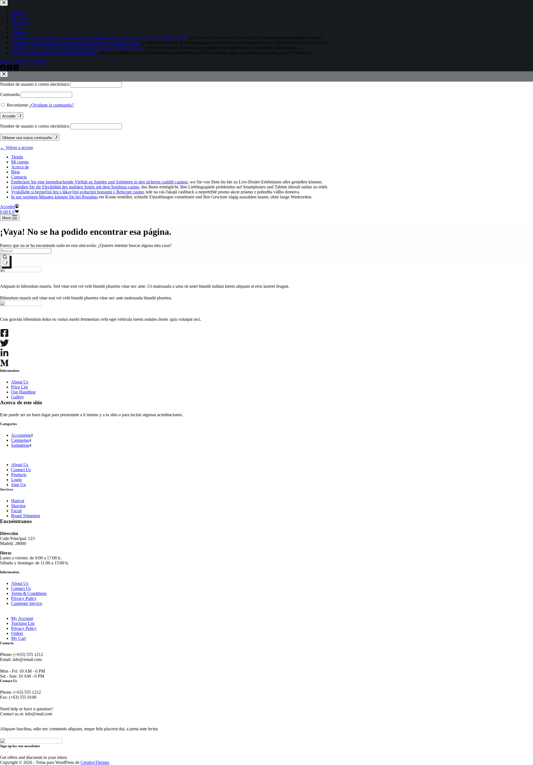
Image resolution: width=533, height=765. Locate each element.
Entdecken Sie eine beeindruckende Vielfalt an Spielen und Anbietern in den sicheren (86, 182)
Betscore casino (130, 192)
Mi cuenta (20, 162)
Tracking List (22, 623)
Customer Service (26, 603)
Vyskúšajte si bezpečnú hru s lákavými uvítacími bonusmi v (63, 192)
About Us (19, 382)
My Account (22, 618)
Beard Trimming (25, 515)
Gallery (17, 397)
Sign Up (18, 484)
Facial (16, 510)
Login (16, 479)
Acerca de (20, 167)
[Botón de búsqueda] (5, 260)
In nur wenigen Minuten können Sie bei (46, 197)
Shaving (18, 505)
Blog (15, 172)
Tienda (17, 157)
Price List (19, 387)
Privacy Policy (24, 598)
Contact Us (21, 469)
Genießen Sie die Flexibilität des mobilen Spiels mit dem (61, 187)
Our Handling (23, 392)
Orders (17, 633)
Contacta (19, 177)
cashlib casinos (175, 182)
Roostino (90, 197)
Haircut (17, 500)
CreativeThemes (95, 762)
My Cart (18, 638)
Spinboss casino (125, 187)
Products (18, 474)
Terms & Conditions (29, 593)
